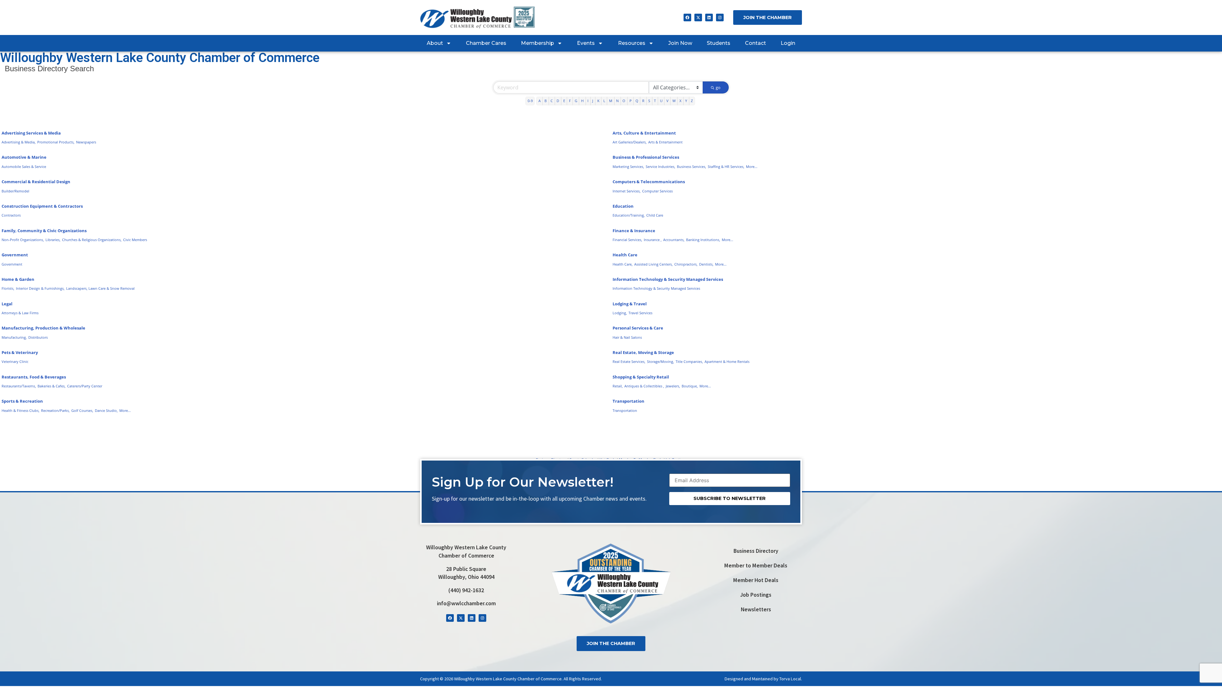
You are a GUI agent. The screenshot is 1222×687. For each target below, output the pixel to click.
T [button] (655, 100)
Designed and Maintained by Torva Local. (763, 679)
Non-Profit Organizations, (23, 239)
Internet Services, (627, 191)
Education (623, 206)
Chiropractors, (686, 264)
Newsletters (756, 609)
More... (751, 166)
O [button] (623, 100)
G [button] (576, 100)
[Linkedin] (709, 17)
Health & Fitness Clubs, (20, 410)
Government (15, 255)
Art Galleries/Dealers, (630, 142)
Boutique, (690, 386)
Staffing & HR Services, (726, 166)
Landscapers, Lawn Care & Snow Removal (100, 288)
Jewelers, (673, 386)
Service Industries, (660, 166)
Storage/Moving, (660, 361)
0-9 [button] (530, 100)
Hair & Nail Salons (627, 337)
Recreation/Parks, (55, 410)
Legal (7, 304)
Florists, (8, 288)
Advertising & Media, (19, 142)
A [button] (539, 100)
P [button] (630, 100)
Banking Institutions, (703, 239)
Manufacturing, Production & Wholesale (43, 328)
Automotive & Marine (24, 157)
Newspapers (86, 142)
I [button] (587, 100)
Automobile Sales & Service (24, 166)
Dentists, (706, 264)
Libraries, (53, 239)
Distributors (38, 337)
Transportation (628, 401)
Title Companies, (689, 361)
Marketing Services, (628, 166)
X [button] (680, 100)
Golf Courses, (82, 410)
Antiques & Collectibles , (644, 386)
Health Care (625, 255)
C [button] (552, 100)
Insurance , (653, 239)
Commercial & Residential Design (36, 181)
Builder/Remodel (15, 191)
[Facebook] (687, 17)
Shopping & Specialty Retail (641, 377)
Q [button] (637, 100)
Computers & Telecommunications (649, 181)
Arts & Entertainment (665, 142)
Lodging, (620, 312)
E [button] (564, 100)
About (435, 43)
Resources (631, 43)
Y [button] (686, 100)
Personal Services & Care (638, 328)
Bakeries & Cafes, (52, 386)
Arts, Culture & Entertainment (644, 133)
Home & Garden (18, 279)
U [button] (661, 100)
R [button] (643, 100)
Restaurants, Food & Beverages (34, 377)
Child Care (654, 215)
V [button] (667, 100)
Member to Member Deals (755, 565)
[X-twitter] (698, 17)
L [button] (604, 100)
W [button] (674, 100)
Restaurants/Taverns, (19, 386)
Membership (537, 43)
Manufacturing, (14, 337)
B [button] (545, 100)
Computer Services (657, 191)
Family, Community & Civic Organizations (44, 230)
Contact (755, 43)
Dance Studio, (106, 410)
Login (788, 43)
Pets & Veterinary (20, 352)
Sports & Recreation (22, 401)
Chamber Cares (486, 43)
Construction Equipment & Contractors (42, 206)
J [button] (592, 100)
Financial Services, (627, 239)
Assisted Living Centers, (653, 264)
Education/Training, (629, 215)
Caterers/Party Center (84, 386)
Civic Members (135, 239)
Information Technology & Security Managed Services (668, 279)
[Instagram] (720, 17)
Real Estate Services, (629, 361)
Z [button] (692, 100)
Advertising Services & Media (31, 133)
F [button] (570, 100)
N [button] (617, 100)
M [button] (610, 100)
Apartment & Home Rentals (727, 361)
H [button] (582, 100)
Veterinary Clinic (15, 361)
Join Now (680, 43)
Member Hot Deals (755, 580)
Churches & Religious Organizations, (92, 239)
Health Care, (623, 264)
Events (586, 43)
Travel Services (640, 312)
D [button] (558, 100)
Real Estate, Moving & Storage (643, 352)
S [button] (649, 100)
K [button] (598, 100)
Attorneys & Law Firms (20, 312)
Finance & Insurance (634, 230)
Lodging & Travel (630, 304)
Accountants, (674, 239)
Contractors (11, 215)
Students (718, 43)
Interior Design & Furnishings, (40, 288)
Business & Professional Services (646, 157)
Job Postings (755, 594)
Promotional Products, (55, 142)
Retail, (618, 386)
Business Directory (756, 550)
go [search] (718, 87)
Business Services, (691, 166)
